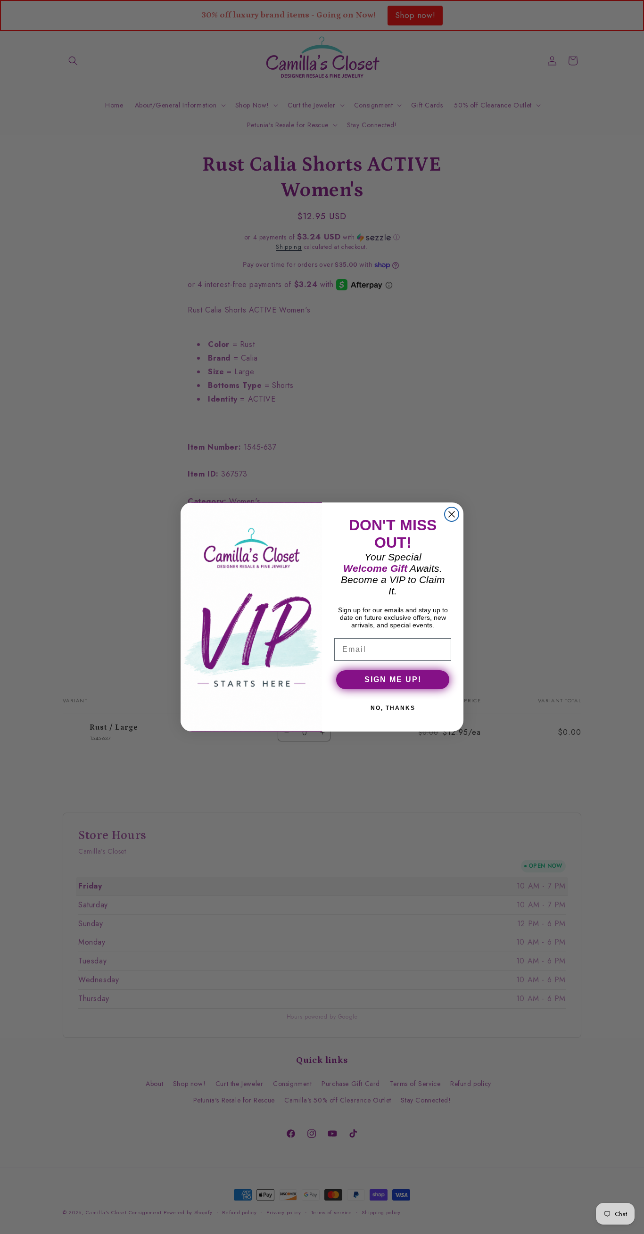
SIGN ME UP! (392, 679)
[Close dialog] (452, 514)
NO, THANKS (393, 708)
